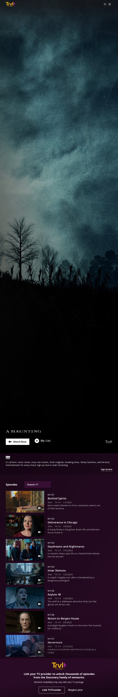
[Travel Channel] (10, 4)
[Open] (109, 4)
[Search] (103, 4)
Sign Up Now (106, 469)
